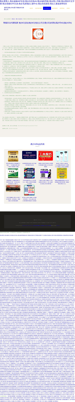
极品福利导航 (4, 361)
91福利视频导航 (64, 271)
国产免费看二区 (37, 320)
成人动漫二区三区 (52, 328)
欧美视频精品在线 (51, 399)
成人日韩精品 (22, 355)
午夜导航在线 (52, 305)
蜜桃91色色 (33, 310)
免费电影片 (35, 290)
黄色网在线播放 (18, 365)
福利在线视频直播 (47, 248)
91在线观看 (34, 371)
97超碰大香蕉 (54, 246)
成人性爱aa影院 (43, 261)
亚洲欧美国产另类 (23, 373)
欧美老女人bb (38, 276)
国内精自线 (34, 244)
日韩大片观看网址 (46, 282)
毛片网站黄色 (40, 374)
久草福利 (69, 253)
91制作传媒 (16, 300)
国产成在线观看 (70, 338)
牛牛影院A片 (31, 323)
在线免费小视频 (12, 315)
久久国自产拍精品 (48, 284)
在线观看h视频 (42, 241)
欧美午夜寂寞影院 (31, 299)
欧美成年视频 (49, 373)
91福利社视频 (60, 302)
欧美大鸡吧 (14, 351)
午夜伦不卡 (19, 251)
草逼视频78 (41, 295)
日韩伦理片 (40, 340)
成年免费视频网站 (32, 289)
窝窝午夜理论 (8, 337)
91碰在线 (4, 253)
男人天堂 (3, 330)
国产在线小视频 (63, 330)
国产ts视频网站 (55, 312)
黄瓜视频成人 (68, 300)
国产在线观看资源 (62, 267)
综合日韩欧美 (65, 258)
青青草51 (39, 343)
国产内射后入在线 (61, 351)
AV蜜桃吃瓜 (5, 346)
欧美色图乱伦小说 (34, 309)
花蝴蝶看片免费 (21, 246)
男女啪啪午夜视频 (17, 281)
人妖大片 (38, 356)
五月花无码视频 (23, 318)
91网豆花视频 (50, 276)
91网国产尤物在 (33, 374)
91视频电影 (3, 258)
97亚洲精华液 (28, 244)
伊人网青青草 (71, 287)
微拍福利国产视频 (41, 253)
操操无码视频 (36, 330)
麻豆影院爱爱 (8, 302)
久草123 (51, 346)
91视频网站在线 (8, 259)
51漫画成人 (22, 297)
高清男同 (50, 374)
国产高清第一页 (43, 330)
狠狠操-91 (45, 312)
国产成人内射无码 (61, 243)
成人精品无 (57, 348)
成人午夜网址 (16, 318)
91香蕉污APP (5, 341)
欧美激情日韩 (58, 317)
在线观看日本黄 (11, 317)
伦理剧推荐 (25, 333)
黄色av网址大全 (71, 264)
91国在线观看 (52, 297)
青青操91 (66, 369)
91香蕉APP (16, 239)
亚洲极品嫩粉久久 (66, 399)
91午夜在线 (31, 365)
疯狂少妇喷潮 (16, 338)
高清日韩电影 (58, 356)
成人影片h (69, 286)
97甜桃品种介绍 (39, 333)
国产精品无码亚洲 (65, 317)
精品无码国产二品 (22, 356)
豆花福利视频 (53, 327)
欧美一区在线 (25, 279)
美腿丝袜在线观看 (15, 340)
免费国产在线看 (66, 323)
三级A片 (29, 350)
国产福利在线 (16, 263)
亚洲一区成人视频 (36, 294)
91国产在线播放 (49, 330)
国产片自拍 (28, 292)
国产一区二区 (15, 243)
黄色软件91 (62, 297)
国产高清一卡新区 (20, 272)
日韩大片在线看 (37, 286)
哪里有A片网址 (3, 332)
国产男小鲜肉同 (39, 266)
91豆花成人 (72, 330)
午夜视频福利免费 (36, 369)
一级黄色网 (24, 287)
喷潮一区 (4, 318)
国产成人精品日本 (32, 333)
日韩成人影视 (32, 263)
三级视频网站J (65, 358)
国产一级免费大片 (24, 289)
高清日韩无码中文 (28, 397)
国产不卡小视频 (64, 307)
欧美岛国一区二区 (65, 318)
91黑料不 (4, 356)
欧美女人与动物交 (36, 246)
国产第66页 (2, 312)
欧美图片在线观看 (35, 241)
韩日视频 (19, 305)
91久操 (18, 284)
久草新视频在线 (25, 312)
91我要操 (49, 312)
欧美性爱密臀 (10, 338)
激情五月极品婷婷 (68, 243)
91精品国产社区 (37, 337)
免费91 (68, 274)
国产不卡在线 (18, 258)
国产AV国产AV (22, 244)
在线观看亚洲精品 (64, 290)
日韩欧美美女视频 (67, 327)
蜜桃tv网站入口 (71, 310)
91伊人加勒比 (14, 314)
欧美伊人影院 (11, 286)
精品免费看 (30, 284)
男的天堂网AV (55, 294)
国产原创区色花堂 (56, 253)
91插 (54, 343)
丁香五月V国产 (41, 327)
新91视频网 (6, 271)
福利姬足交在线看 (10, 318)
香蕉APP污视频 (6, 304)
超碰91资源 (26, 300)
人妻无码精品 (19, 249)
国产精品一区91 (40, 355)
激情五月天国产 (70, 277)
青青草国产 (28, 318)
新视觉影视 (37, 299)
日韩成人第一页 (64, 266)
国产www (47, 356)
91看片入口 (3, 358)
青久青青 (18, 350)
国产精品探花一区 (36, 317)
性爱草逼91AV (52, 318)
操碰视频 (30, 279)
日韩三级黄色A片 (64, 284)
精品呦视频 (68, 365)
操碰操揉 (54, 373)
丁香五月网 (31, 295)
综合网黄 (49, 320)
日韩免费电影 (53, 282)
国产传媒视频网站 (29, 335)
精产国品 (8, 332)
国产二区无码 (33, 363)
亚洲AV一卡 (6, 315)
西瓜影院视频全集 (46, 363)
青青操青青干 (68, 371)
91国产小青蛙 (43, 281)
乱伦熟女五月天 (35, 248)
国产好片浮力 (14, 284)
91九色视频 (23, 258)
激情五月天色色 (52, 266)
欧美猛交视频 (27, 264)
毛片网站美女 (5, 365)
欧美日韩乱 (33, 318)
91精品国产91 (40, 287)
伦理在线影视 (62, 325)
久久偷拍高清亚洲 (12, 307)
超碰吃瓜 (8, 299)
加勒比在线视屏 (66, 340)
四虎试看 (31, 266)
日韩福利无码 (61, 353)
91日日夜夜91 (59, 254)
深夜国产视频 (7, 366)
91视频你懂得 (23, 290)
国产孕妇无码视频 (54, 363)
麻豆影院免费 (42, 358)
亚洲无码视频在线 (6, 310)
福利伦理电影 (22, 399)
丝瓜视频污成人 (41, 361)
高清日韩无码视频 (55, 295)
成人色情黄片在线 (56, 290)
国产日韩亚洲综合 (35, 350)
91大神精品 (43, 258)
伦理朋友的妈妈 (68, 315)
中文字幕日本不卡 (43, 399)
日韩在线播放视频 (32, 345)
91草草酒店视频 (71, 254)
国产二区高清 (45, 341)
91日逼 (17, 363)
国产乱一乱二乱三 (33, 300)
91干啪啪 (63, 371)
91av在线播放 (11, 300)
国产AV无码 (25, 274)
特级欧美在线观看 (7, 269)
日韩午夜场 (49, 325)
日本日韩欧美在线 (17, 358)
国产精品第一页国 (19, 309)
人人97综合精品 (54, 310)
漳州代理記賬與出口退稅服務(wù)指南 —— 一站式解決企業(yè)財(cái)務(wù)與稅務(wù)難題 (13, 165)
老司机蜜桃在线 (33, 269)
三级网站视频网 (16, 355)
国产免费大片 (63, 365)
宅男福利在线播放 (66, 337)
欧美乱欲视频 (3, 299)
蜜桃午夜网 (72, 320)
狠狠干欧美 (30, 302)
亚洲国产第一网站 (18, 317)
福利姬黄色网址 (4, 286)
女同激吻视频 (15, 277)
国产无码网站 (28, 343)
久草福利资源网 (11, 289)
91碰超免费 (45, 366)
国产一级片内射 (32, 249)
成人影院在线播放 (64, 256)
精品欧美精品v (12, 353)
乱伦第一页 (14, 305)
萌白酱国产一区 (13, 253)
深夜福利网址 (64, 289)
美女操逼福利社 (35, 397)
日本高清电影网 (10, 281)
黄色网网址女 (23, 286)
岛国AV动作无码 (27, 271)
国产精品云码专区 (32, 396)
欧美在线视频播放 (62, 345)
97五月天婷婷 (49, 302)
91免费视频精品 (42, 368)
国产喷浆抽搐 (49, 335)
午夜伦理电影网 (41, 284)
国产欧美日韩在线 (42, 302)
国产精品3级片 (40, 244)
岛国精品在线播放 (8, 374)
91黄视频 (41, 397)
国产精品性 (26, 239)
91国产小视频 (62, 348)
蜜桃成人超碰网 (8, 376)
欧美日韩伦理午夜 (38, 366)
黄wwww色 (50, 256)
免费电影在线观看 (25, 281)
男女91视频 (52, 323)
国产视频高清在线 (58, 281)
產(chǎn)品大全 (47, 8)
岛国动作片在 (69, 314)
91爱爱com (34, 297)
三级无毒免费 (34, 343)
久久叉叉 (23, 327)
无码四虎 (10, 277)
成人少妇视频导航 (36, 281)
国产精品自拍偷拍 (25, 323)
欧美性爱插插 (50, 261)
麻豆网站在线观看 (34, 307)
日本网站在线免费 (58, 272)
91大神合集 (28, 282)
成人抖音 (9, 368)
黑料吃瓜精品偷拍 (21, 282)
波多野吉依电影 (34, 271)
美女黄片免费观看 (8, 355)
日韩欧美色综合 (6, 335)
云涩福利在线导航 (47, 287)
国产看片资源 (27, 272)
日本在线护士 (10, 294)
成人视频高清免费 (56, 325)
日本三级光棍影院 (37, 258)
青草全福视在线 (68, 282)
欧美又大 (6, 277)
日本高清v (32, 366)
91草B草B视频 (63, 263)
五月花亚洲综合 (60, 292)
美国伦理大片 (36, 239)
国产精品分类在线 (13, 271)
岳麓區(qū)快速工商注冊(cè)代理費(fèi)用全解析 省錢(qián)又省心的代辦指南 (45, 165)
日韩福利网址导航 (30, 337)
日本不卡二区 (41, 254)
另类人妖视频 (28, 327)
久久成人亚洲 (12, 333)
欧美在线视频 (13, 295)
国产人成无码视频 (48, 253)
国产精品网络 (70, 361)
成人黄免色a (55, 401)
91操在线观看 (25, 345)
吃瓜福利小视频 (63, 274)
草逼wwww (19, 351)
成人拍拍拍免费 (34, 282)
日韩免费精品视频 (26, 366)
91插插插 (45, 333)
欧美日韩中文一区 (48, 277)
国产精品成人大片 (8, 399)
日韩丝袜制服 (59, 399)
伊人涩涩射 (39, 297)
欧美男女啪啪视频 (66, 397)
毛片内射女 (55, 333)
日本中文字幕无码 (55, 299)
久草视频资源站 (15, 266)
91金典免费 (26, 328)
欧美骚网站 (47, 350)
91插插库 (50, 246)
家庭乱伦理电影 (56, 263)
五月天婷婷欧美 (35, 279)
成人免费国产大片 (44, 317)
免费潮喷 (64, 272)
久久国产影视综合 (10, 261)
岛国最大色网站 (15, 356)
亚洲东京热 (12, 258)
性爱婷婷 (73, 300)
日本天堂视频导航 (30, 258)
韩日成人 (24, 341)
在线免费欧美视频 (51, 249)
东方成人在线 (17, 289)
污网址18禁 (65, 368)
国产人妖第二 (64, 286)
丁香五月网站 (57, 322)
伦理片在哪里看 (66, 320)
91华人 (45, 272)
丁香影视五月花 (7, 328)
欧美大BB (41, 279)
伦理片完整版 (15, 292)
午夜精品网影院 (9, 292)
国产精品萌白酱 (40, 348)
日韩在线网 (54, 302)
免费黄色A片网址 (33, 253)
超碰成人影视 (41, 277)
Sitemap (58, 225)
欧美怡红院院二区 (50, 258)
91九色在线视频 (66, 332)
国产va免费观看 (58, 286)
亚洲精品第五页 (27, 307)
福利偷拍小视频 (56, 239)
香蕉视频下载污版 (47, 338)
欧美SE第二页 (50, 333)
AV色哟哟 (69, 307)
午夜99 (60, 338)
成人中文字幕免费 (59, 343)
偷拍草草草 (36, 338)
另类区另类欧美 (27, 309)
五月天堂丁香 (48, 358)
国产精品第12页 (43, 325)
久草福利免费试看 (25, 351)
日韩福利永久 (28, 399)
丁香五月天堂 (67, 239)
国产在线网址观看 (52, 317)
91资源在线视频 (34, 315)
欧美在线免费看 (70, 289)
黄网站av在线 (39, 371)
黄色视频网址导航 (45, 297)
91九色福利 (20, 332)
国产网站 (63, 282)
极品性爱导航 (20, 277)
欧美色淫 (45, 251)
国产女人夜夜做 (56, 330)
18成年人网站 (4, 281)
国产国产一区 (67, 259)
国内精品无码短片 (14, 264)
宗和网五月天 (62, 295)
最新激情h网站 (43, 335)
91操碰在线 (58, 244)
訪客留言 (68, 8)
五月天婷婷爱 (57, 307)
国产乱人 (72, 297)
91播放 (12, 373)
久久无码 (66, 361)
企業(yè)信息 (62, 8)
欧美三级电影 (44, 353)
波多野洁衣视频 (69, 267)
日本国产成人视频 (10, 358)
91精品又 (32, 360)
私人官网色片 (18, 401)
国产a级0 (47, 241)
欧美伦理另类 (30, 373)
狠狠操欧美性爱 (24, 304)
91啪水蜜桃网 (27, 363)
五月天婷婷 (70, 369)
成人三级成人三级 (31, 276)
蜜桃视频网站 (41, 315)
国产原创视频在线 (52, 264)
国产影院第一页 (67, 292)
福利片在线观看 (53, 243)
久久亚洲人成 (44, 286)
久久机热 (3, 267)
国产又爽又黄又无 (4, 289)
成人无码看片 (12, 310)
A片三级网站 (69, 302)
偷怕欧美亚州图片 (15, 244)
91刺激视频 (12, 366)
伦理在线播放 (13, 249)
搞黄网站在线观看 (19, 315)
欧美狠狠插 (19, 314)
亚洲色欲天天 (27, 256)
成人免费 (28, 310)
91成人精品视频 (22, 248)
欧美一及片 (29, 356)
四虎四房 (66, 353)
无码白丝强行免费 (39, 346)
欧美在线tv (60, 340)
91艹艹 (18, 269)
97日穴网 (61, 299)
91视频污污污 (69, 345)
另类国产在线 (8, 312)
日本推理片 (51, 322)
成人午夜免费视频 (4, 254)
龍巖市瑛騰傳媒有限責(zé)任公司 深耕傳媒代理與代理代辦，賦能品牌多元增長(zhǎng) (62, 182)
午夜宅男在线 (19, 302)
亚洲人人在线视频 (48, 401)
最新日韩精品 (58, 271)
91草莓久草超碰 (36, 261)
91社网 (6, 309)
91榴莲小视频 (14, 272)
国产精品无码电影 (43, 246)
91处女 (66, 287)
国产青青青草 (18, 369)
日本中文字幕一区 (18, 366)
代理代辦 (34, 225)
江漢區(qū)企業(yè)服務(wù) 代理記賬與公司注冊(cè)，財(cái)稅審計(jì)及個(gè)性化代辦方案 (45, 182)
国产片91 (14, 290)
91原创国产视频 (69, 272)
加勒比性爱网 (25, 251)
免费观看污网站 (36, 335)
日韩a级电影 (40, 341)
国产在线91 (33, 292)
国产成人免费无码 (48, 295)
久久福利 (13, 322)
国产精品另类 (48, 368)
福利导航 (65, 302)
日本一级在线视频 (7, 284)
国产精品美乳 (60, 279)
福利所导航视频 (18, 322)
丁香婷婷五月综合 (53, 292)
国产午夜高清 (16, 325)
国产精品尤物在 (61, 294)
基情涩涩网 (17, 297)
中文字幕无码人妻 (34, 254)
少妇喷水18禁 (72, 318)
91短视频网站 (42, 350)
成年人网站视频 (66, 343)
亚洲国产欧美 (56, 396)
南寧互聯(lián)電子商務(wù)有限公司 (42, 225)
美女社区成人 (13, 335)
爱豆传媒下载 (37, 360)
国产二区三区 (21, 239)
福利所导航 (59, 358)
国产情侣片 (24, 368)
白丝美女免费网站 (28, 246)
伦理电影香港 (23, 310)
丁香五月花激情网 (8, 320)
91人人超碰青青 (38, 351)
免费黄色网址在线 (20, 295)
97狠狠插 (41, 338)
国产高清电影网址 (66, 305)
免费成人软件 (41, 309)
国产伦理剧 (40, 332)
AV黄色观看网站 (67, 269)
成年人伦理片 (52, 356)
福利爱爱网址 (55, 315)
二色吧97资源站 (33, 272)
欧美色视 (53, 397)
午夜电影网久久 (68, 261)
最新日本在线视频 (56, 369)
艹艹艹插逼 (11, 304)
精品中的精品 (30, 267)
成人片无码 (61, 346)
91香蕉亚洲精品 (7, 314)
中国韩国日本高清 (60, 259)
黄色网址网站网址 (69, 351)
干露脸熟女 (72, 366)
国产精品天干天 (19, 254)
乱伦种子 (31, 239)
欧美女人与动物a (11, 401)
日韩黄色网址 (47, 327)
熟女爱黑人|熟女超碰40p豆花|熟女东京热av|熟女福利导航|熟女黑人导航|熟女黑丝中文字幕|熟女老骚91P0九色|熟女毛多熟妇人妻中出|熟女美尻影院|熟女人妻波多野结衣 (34, 235)
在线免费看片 (18, 335)
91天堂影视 (42, 356)
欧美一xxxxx (44, 259)
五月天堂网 (27, 376)
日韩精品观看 (12, 287)
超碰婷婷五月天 (3, 401)
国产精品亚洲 (46, 307)
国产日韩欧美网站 (7, 323)
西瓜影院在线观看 (34, 264)
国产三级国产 (35, 302)
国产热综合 (70, 290)
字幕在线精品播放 (59, 323)
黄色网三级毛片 (31, 358)
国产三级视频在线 (34, 368)
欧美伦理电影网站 (56, 269)
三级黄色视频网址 (54, 338)
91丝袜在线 (43, 343)
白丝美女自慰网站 (15, 371)
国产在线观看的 (8, 371)
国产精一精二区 (11, 297)
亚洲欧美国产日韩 (67, 373)
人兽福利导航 (72, 350)
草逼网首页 (70, 258)
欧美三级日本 (32, 328)
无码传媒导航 (5, 325)
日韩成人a (62, 369)
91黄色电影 (29, 294)
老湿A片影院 (18, 323)
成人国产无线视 (26, 332)
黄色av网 (29, 314)
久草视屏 (24, 401)
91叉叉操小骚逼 (3, 351)
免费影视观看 (61, 276)
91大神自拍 (47, 243)
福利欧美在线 (55, 346)
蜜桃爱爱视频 (29, 248)
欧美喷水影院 (71, 271)
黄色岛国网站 (38, 259)
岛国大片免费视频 (59, 248)
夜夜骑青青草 (39, 249)
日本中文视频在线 (19, 333)
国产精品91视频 (26, 346)
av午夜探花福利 (14, 327)
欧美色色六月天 (9, 251)
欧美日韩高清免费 (50, 337)
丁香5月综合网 (28, 297)
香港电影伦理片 (24, 294)
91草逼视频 (24, 369)
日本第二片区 (57, 365)
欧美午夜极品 (72, 249)
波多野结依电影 (50, 251)
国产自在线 (42, 310)
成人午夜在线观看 (27, 241)
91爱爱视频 (2, 272)
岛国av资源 (21, 300)
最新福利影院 (69, 335)
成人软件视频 (13, 302)
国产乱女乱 (31, 340)
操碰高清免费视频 (13, 274)
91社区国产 (62, 239)
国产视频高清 (59, 264)
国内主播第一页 (59, 305)
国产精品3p (21, 340)
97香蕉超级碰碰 (30, 320)
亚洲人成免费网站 (41, 243)
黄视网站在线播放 (22, 292)
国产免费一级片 (13, 241)
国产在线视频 (50, 315)
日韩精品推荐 (65, 328)
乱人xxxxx (5, 348)
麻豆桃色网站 (17, 373)
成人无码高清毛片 (39, 305)
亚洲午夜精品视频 (28, 325)
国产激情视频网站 (9, 256)
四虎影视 (20, 279)
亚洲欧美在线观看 (23, 276)
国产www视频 (52, 341)
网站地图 (71, 235)
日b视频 (67, 295)
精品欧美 (55, 366)
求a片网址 (68, 281)
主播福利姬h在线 (4, 297)
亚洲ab (30, 281)
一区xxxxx (53, 248)
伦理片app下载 (22, 261)
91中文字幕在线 (50, 274)
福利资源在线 (19, 259)
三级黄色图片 (14, 348)
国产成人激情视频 (14, 282)
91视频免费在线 (25, 365)
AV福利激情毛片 (11, 365)
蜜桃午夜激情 (49, 300)
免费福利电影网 (20, 397)
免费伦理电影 (55, 300)
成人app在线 (26, 266)
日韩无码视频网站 (38, 323)
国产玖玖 (54, 361)
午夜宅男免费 (44, 263)
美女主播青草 (8, 279)
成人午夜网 (7, 267)
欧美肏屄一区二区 (22, 338)
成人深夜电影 (61, 251)
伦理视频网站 (68, 309)
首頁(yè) (31, 8)
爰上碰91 (13, 368)
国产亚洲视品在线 (48, 361)
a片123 (6, 330)
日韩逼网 (40, 256)
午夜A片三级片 (44, 304)
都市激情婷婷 (34, 287)
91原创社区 (18, 310)
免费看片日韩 (29, 369)
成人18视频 (9, 351)
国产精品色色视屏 (45, 271)
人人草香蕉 (11, 276)
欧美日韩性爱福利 (7, 327)
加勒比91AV (28, 371)
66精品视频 (30, 317)
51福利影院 (70, 358)
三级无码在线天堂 (6, 333)
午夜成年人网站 (23, 361)
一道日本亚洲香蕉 (67, 248)
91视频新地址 (13, 363)
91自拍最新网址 (25, 259)
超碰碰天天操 (64, 254)
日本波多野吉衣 (35, 314)
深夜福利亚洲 (66, 350)
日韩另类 (69, 396)
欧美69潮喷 (16, 261)
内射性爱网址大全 (47, 345)
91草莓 (35, 361)
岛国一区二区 (63, 314)
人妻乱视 (2, 266)
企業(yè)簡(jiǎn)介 (38, 8)
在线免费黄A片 (63, 253)
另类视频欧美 (11, 330)
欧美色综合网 (4, 246)
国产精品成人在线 (23, 284)
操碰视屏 (11, 263)
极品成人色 (69, 322)
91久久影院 (21, 263)
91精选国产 (40, 307)
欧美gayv (49, 259)
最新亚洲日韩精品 (7, 295)
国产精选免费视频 (18, 346)
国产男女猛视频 (62, 341)
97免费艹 (58, 314)
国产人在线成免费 (26, 253)
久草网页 (54, 314)
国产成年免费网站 (50, 281)
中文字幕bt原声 (34, 322)
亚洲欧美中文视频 (68, 374)
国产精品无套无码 (46, 332)
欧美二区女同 (34, 355)
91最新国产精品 (18, 287)
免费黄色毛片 (58, 249)
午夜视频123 (46, 322)
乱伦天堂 (14, 360)
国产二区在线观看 (43, 239)
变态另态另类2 (6, 343)
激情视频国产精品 (29, 261)
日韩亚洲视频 (19, 396)
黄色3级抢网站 (9, 243)
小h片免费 (39, 271)
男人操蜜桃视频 (66, 279)
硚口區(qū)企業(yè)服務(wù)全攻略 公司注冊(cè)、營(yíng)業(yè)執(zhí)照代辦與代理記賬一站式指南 (29, 199)
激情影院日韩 (46, 346)
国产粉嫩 (57, 341)
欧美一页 (20, 374)
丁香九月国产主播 (44, 360)
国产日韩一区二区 (50, 272)
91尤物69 (45, 300)
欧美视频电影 (8, 373)
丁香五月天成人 (63, 396)
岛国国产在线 (32, 351)
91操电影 (49, 348)
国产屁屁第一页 (39, 318)
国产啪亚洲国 (4, 338)
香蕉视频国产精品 (14, 332)
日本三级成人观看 (36, 325)
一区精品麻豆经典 (54, 267)
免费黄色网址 (50, 353)
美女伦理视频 (49, 239)
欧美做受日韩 (41, 264)
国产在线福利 (61, 363)
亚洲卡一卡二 (23, 330)
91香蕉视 (41, 248)
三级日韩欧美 (40, 322)
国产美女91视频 (18, 368)
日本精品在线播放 (23, 350)
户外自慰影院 (60, 246)
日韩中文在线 (25, 267)
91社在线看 (68, 341)
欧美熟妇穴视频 (34, 327)
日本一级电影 (49, 314)
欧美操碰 (17, 353)
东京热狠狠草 (6, 287)
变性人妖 (51, 241)
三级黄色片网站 (44, 320)
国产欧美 (58, 284)
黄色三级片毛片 (29, 290)
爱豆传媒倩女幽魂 (36, 274)
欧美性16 (50, 290)
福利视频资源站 (20, 241)
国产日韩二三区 (40, 401)
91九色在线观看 (49, 343)
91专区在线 (24, 302)
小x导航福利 (46, 355)
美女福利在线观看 (62, 360)
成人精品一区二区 (40, 269)
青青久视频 (19, 312)
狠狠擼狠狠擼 (49, 371)
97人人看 (29, 368)
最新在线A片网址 (17, 299)
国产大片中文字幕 (7, 290)
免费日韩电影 (26, 263)
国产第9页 (28, 322)
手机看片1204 (55, 277)
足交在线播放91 (70, 241)
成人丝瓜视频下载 (34, 256)
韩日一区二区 (3, 256)
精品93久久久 (64, 304)
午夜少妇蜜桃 (25, 396)
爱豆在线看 (2, 302)
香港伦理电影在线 (56, 256)
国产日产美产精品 (55, 309)
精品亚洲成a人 (33, 348)
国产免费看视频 (63, 322)
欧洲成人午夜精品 (53, 279)
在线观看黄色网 (3, 368)
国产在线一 (46, 264)
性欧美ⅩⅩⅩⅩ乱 (3, 251)
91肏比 (49, 351)
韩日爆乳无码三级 (48, 269)
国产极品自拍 (9, 356)
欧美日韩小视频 (65, 355)
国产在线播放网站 (39, 289)
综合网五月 (28, 401)
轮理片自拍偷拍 (59, 327)
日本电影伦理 (11, 325)
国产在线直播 (17, 330)
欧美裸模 (8, 253)
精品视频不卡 (34, 401)
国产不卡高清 (5, 300)
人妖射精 (9, 254)
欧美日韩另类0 (40, 272)
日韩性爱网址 (5, 317)
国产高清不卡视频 (14, 279)
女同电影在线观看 (26, 374)
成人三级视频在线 (69, 325)
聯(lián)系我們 (54, 8)
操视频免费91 (19, 267)
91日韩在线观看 (39, 363)
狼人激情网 (68, 360)
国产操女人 (67, 297)
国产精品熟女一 (69, 263)
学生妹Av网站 (34, 243)
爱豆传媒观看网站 (58, 258)
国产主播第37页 (12, 350)
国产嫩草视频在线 (44, 369)
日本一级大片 (3, 239)
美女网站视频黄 (51, 360)
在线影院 (14, 397)
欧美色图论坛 (8, 272)
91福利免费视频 (22, 371)
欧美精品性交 (38, 263)
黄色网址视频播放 (47, 309)
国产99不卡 (24, 317)
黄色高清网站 (44, 396)
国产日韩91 (46, 254)
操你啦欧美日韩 (58, 397)
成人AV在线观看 (60, 366)
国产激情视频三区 (58, 337)
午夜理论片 (51, 365)
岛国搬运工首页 (62, 315)
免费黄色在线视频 (53, 355)
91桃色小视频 (55, 371)
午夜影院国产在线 (18, 345)
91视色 (52, 287)
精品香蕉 (64, 281)
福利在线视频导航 (37, 365)
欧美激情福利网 (12, 369)
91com (68, 330)
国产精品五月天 (17, 304)
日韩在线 (4, 261)
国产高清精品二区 (64, 244)
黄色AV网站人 (54, 368)
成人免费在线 (66, 299)
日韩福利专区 (28, 355)
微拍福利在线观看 (9, 239)
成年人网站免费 (53, 332)
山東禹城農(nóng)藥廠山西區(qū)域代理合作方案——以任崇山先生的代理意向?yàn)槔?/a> (13, 182)
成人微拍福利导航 (60, 373)
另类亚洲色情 (50, 263)
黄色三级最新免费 (11, 361)
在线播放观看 (54, 320)
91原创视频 (59, 355)
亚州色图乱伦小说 (50, 286)
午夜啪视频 (21, 363)
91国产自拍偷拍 (10, 246)
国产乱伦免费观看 (30, 338)
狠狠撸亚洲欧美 (52, 244)
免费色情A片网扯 (27, 315)
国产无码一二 (65, 310)
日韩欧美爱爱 (40, 290)
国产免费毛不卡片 (60, 361)
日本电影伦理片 (62, 300)
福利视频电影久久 (14, 328)
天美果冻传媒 (50, 304)
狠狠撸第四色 (15, 374)
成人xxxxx (36, 340)
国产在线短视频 (19, 360)
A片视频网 (38, 310)
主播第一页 (26, 295)
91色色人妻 (29, 287)
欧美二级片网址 (22, 353)
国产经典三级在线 (45, 292)
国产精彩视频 (6, 263)
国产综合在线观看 (6, 241)
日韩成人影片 (49, 294)
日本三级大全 (8, 322)
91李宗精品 (11, 343)
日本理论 (45, 348)
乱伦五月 (23, 343)
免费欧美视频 (58, 318)
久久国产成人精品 (57, 304)
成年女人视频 (46, 244)
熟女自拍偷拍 (14, 312)
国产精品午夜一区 (26, 254)
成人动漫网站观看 (8, 248)
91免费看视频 (20, 348)
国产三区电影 (54, 351)
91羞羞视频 (58, 282)
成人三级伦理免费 (7, 244)
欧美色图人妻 (45, 249)
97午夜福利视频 (20, 271)
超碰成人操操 (21, 264)
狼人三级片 (45, 374)
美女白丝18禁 (45, 351)
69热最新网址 (32, 346)
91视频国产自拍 (67, 276)
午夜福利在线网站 (58, 287)
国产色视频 (68, 333)
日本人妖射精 (70, 304)
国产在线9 (7, 274)
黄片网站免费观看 (11, 396)
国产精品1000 (60, 332)
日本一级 (23, 335)
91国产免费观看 (47, 397)
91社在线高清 (6, 276)
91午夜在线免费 (20, 307)
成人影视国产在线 (57, 289)
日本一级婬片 (21, 243)
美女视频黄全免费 (12, 309)
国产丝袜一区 (65, 264)
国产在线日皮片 (67, 363)
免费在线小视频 (57, 274)
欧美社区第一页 (55, 345)
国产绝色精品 (30, 304)
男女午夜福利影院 (37, 353)
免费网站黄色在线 (5, 307)
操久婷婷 (18, 290)
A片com (56, 360)
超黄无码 (9, 348)
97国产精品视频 (37, 267)
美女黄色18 (22, 325)
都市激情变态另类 (46, 323)
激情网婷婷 (34, 356)
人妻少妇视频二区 (31, 305)
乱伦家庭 (73, 253)
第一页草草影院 (19, 341)
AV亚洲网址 (38, 292)
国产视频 (44, 371)
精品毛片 (19, 327)
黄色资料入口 (24, 358)
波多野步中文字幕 (22, 337)
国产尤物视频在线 (65, 356)
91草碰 (8, 282)
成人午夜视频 (62, 309)
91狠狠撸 (56, 251)
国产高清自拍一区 (11, 341)
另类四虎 (8, 258)
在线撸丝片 (4, 282)
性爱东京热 (36, 295)
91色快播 (60, 277)
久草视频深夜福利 (14, 337)
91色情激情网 (54, 259)
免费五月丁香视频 (23, 320)
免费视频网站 (6, 353)
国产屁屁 (13, 254)
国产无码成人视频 (8, 397)
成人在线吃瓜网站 (39, 328)
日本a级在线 (67, 366)
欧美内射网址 (48, 299)
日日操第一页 (44, 276)
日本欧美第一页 (4, 345)
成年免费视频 (61, 374)
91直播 (63, 287)
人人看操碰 (35, 284)
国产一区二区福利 (7, 249)
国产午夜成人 (52, 271)
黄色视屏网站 (24, 299)
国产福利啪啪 (46, 279)
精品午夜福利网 (26, 348)
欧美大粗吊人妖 (60, 350)
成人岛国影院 (46, 328)
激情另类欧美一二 (62, 333)
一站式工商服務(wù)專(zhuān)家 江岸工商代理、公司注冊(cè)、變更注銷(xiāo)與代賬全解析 (13, 199)
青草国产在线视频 (32, 251)
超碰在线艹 (4, 294)
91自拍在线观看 (25, 249)
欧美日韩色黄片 (56, 261)
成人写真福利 (42, 299)
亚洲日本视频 (46, 289)
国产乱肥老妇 (63, 335)
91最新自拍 (57, 297)
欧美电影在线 (60, 320)
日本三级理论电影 (35, 399)
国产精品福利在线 (34, 376)
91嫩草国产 (17, 361)
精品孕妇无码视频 (37, 304)
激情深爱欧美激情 (32, 312)
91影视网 (15, 251)
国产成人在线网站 (7, 266)
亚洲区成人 (2, 355)
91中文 (45, 315)
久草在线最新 (59, 328)
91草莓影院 (62, 261)
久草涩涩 (12, 299)
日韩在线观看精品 (42, 314)
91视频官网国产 (39, 312)
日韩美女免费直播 (69, 348)
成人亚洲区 (45, 290)
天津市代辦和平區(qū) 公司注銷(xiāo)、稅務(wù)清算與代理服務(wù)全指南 (29, 182)
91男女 (34, 266)
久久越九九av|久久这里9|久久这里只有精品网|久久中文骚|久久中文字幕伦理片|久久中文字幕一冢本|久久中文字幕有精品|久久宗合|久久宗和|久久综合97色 (42, 394)
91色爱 (44, 340)
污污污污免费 (21, 328)
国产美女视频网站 (62, 312)
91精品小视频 (14, 376)
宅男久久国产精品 (56, 335)
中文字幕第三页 (34, 277)
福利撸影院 (64, 277)
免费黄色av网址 (49, 340)
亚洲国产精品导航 (39, 251)
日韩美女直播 (39, 300)
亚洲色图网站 (50, 366)
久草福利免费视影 (21, 376)
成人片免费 (24, 322)
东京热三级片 (15, 399)
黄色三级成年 (52, 307)
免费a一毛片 (67, 294)
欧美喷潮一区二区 (45, 365)
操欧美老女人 (48, 310)
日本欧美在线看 (11, 346)
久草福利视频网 (52, 254)
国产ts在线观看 (11, 345)
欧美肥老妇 (55, 340)
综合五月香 (21, 266)
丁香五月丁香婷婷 (26, 360)
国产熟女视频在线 (8, 305)
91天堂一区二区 (33, 341)
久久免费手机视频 (27, 243)
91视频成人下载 (69, 312)
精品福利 (28, 341)
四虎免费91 (8, 264)
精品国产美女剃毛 (68, 251)
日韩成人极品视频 (67, 346)
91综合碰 (26, 340)
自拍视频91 (14, 269)
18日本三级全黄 (8, 360)
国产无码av (13, 323)
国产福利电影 (43, 294)
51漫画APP (2, 320)
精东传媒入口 (45, 256)
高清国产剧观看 (24, 305)
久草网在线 (22, 269)
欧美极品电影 (58, 266)
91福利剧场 (55, 276)
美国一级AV (19, 253)
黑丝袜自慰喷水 (17, 343)
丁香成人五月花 (17, 286)
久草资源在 (2, 322)
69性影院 (14, 259)
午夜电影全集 (20, 274)
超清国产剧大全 (43, 274)
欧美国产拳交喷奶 (27, 277)
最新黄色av (36, 358)
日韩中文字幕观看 (63, 241)
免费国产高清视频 (30, 361)
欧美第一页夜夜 (16, 248)
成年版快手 (55, 353)
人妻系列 (30, 274)
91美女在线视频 (44, 267)
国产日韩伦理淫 (55, 374)
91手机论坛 (7, 363)
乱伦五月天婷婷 (8, 340)
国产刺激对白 (36, 373)
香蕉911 (15, 246)
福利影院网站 (46, 266)
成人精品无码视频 (65, 249)
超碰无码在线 (44, 337)
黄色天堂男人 (13, 267)
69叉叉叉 (50, 369)
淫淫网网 (51, 289)
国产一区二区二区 (67, 246)
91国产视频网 (46, 318)
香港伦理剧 (40, 282)
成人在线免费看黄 (30, 330)
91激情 (59, 371)
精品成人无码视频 (30, 353)
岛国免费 (60, 310)
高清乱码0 (54, 284)
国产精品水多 (54, 358)
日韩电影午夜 (50, 396)
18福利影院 (27, 269)
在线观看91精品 (42, 373)
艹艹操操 (62, 269)
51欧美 (48, 267)
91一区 (52, 348)
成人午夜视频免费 (5, 369)
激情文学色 (6, 350)
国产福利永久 (56, 241)
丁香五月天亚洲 (53, 350)
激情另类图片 (17, 276)
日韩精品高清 (24, 314)
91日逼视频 (64, 338)
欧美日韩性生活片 (34, 332)
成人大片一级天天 (40, 345)
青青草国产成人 (32, 259)
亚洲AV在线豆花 (71, 353)
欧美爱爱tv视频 (16, 320)
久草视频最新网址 (30, 286)
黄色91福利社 (60, 368)
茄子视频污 (21, 256)
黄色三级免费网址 (16, 294)
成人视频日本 (16, 256)
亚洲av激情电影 (46, 305)
